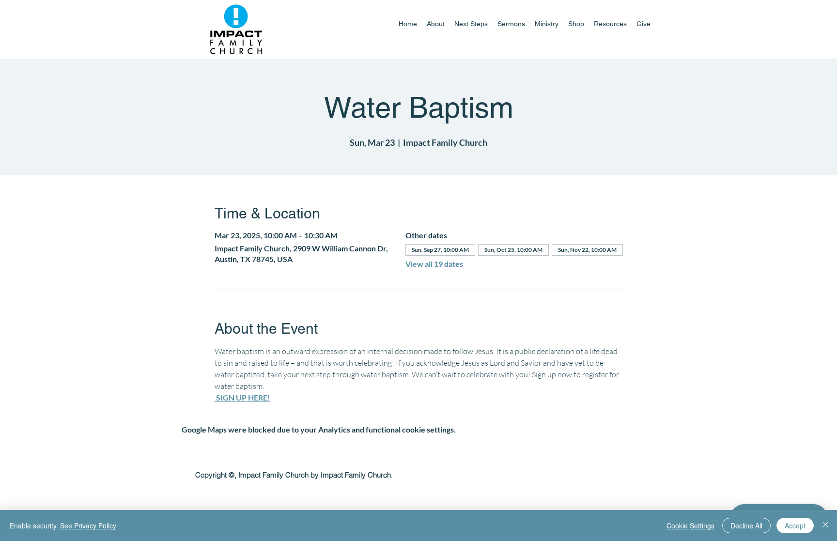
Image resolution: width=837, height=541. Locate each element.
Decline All (746, 525)
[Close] (825, 525)
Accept (795, 525)
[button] (546, 23)
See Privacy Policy (88, 525)
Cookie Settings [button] (690, 525)
